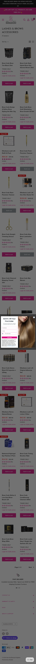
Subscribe (9, 337)
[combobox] (3, 334)
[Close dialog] (34, 317)
